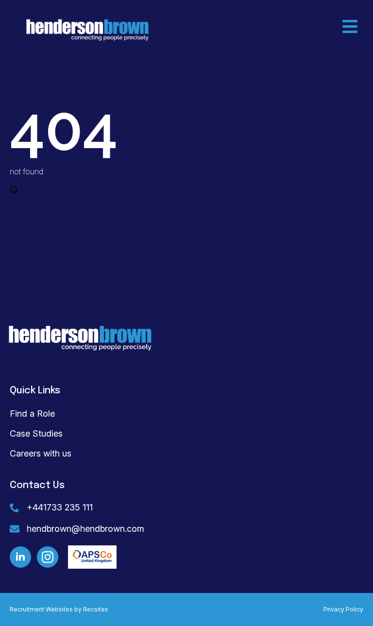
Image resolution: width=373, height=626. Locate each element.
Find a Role (32, 413)
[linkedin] (20, 557)
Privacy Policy (343, 609)
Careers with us (40, 453)
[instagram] (47, 557)
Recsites (95, 609)
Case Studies (36, 433)
